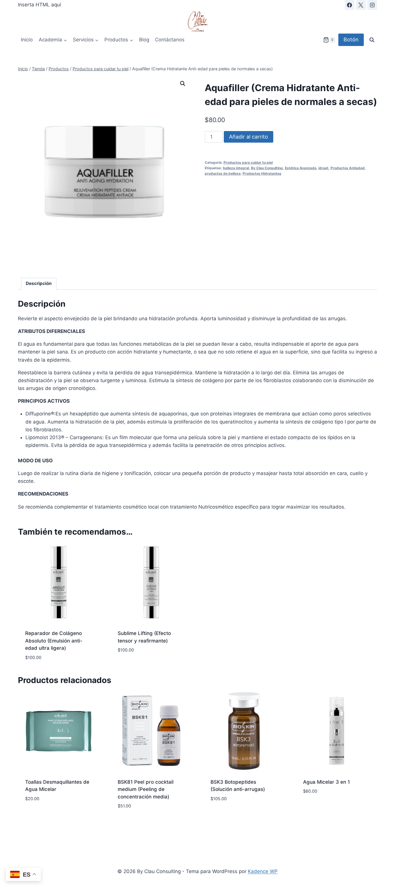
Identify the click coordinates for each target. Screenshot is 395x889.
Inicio (27, 40)
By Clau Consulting (267, 168)
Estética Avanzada (300, 168)
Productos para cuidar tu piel (248, 162)
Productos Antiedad (348, 168)
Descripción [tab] (39, 283)
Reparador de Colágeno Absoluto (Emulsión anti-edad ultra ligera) (53, 640)
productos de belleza (223, 173)
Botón (351, 39)
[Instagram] (372, 5)
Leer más (221, 815)
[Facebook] (350, 5)
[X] (361, 5)
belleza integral (236, 168)
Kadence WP (263, 871)
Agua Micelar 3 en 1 (326, 782)
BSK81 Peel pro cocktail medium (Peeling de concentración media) (145, 789)
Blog (144, 40)
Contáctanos (169, 40)
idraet (323, 168)
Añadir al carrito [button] (139, 667)
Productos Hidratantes (262, 173)
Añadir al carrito (248, 137)
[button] (183, 83)
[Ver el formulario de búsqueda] (372, 40)
